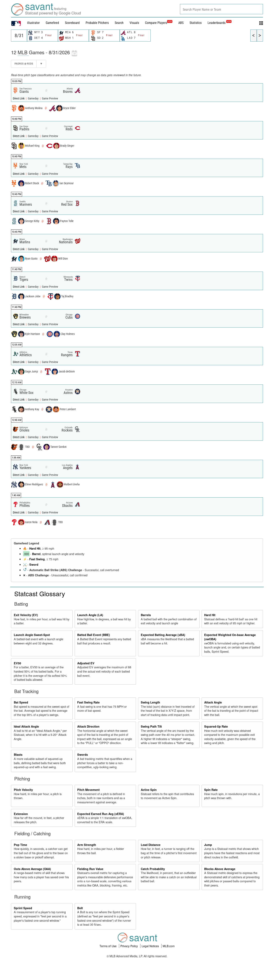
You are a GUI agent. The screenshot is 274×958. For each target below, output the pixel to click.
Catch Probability (153, 869)
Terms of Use (108, 946)
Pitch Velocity (23, 790)
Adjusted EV (85, 663)
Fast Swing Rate (88, 702)
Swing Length (150, 702)
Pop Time (20, 845)
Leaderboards (219, 23)
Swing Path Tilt (151, 726)
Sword (33, 564)
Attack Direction (88, 726)
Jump (208, 845)
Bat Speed (21, 702)
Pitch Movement (88, 790)
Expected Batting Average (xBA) (163, 635)
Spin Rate (211, 790)
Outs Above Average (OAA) (32, 869)
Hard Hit (35, 548)
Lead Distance (150, 845)
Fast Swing (37, 559)
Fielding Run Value (90, 869)
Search (119, 23)
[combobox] (221, 9)
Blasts (18, 754)
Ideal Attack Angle (26, 726)
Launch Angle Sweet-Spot (32, 635)
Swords (82, 754)
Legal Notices (151, 946)
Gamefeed (52, 23)
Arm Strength (86, 845)
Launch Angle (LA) (90, 615)
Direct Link (19, 98)
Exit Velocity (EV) (26, 615)
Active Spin (149, 790)
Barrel (36, 554)
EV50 (17, 663)
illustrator (33, 23)
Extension (21, 814)
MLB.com (169, 946)
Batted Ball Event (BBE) (93, 635)
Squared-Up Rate (216, 726)
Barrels (146, 615)
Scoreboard (72, 23)
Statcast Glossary (39, 593)
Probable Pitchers (97, 23)
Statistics (196, 23)
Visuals (134, 23)
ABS (181, 23)
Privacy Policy (129, 946)
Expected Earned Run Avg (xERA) (100, 814)
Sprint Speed (23, 908)
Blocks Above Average (219, 869)
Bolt (80, 908)
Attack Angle (213, 702)
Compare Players (156, 23)
